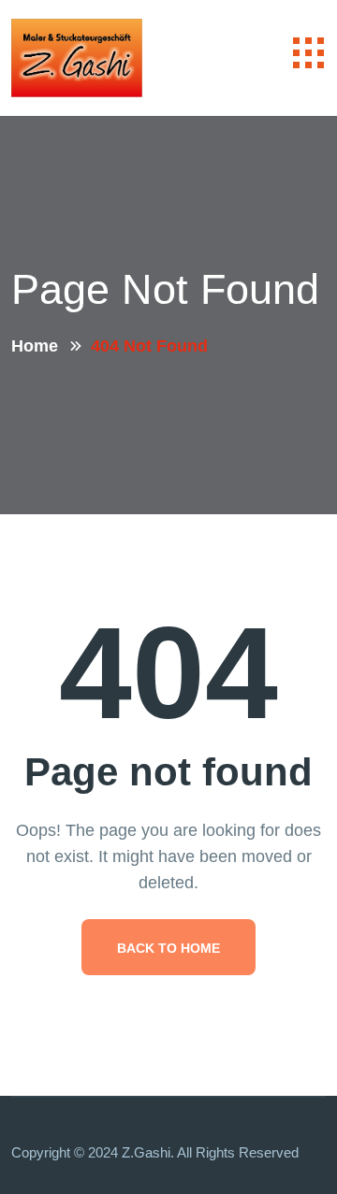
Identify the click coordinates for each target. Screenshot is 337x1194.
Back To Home (168, 948)
